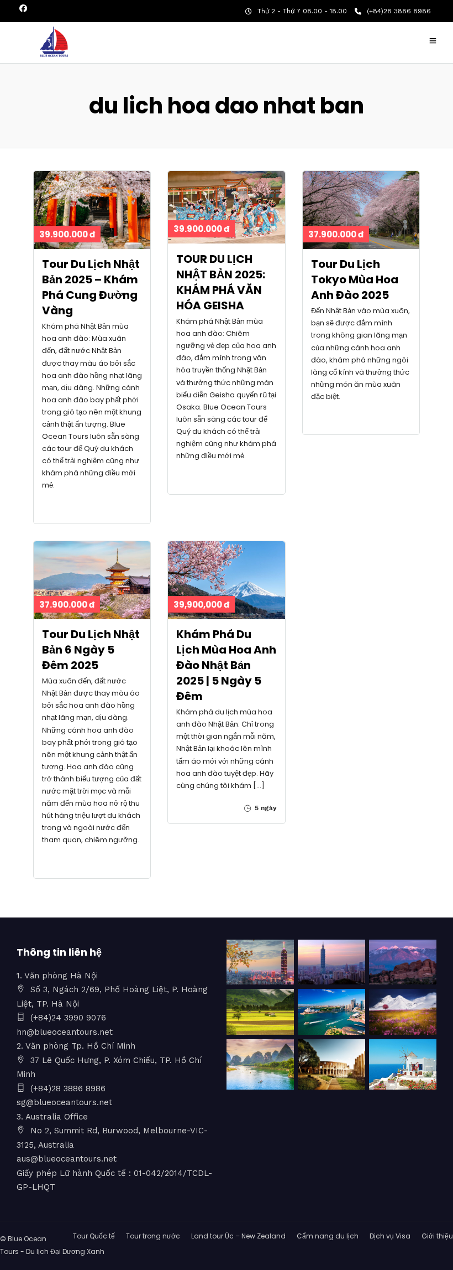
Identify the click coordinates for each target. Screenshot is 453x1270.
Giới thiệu (437, 1236)
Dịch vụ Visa (390, 1236)
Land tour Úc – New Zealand (238, 1236)
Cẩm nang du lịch (328, 1236)
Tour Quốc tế (94, 1236)
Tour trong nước (153, 1236)
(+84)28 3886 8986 (399, 11)
